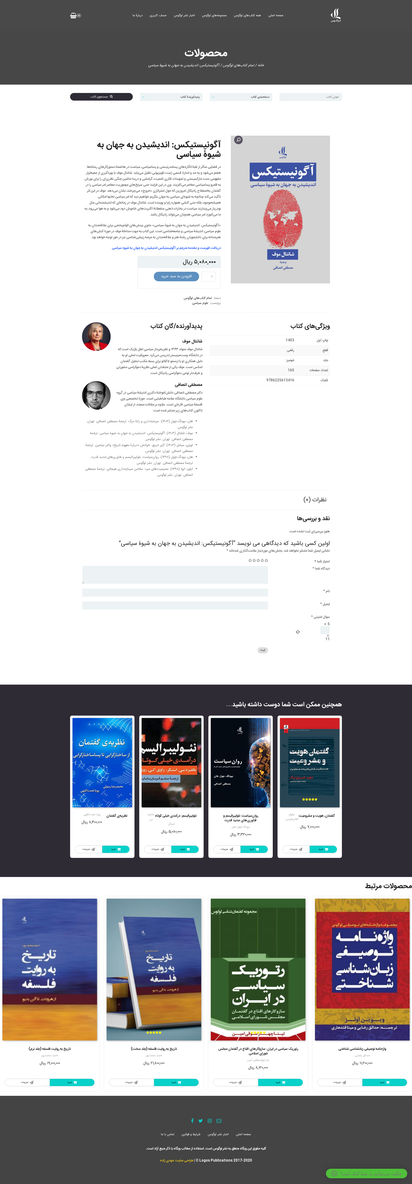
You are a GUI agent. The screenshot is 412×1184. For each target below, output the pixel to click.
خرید (321, 849)
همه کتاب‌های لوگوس (247, 15)
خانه (261, 65)
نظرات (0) (315, 500)
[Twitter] (200, 1121)
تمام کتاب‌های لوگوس (238, 65)
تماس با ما (167, 1134)
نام (326, 591)
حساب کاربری (158, 15)
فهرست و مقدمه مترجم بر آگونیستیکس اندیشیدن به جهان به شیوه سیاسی (161, 248)
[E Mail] (218, 1121)
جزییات (293, 849)
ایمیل (325, 604)
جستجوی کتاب (100, 96)
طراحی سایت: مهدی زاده (176, 1160)
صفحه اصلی (275, 15)
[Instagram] (210, 1121)
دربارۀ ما (138, 15)
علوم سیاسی (200, 303)
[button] (366, 1173)
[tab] (315, 500)
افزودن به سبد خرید (176, 276)
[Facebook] (192, 1121)
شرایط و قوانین (191, 1134)
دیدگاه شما (321, 569)
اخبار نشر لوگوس (184, 15)
